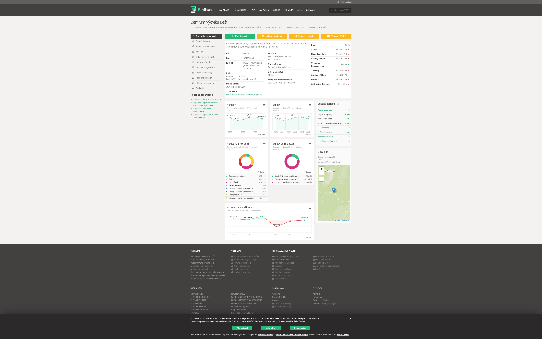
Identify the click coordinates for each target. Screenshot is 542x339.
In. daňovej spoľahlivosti (327, 141)
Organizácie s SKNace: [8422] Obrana (202, 110)
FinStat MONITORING (200, 310)
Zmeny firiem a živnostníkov (327, 266)
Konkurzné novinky (283, 303)
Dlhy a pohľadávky (204, 72)
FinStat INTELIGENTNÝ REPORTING (246, 300)
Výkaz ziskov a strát (205, 57)
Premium (288, 9)
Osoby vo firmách (200, 269)
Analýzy (275, 300)
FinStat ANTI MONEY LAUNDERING (246, 297)
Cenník (276, 9)
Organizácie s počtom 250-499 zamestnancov (205, 116)
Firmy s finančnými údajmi (202, 259)
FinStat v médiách (321, 300)
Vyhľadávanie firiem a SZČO (203, 256)
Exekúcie (200, 88)
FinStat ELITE (196, 303)
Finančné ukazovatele (206, 46)
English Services (238, 310)
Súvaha (199, 52)
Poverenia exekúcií (325, 137)
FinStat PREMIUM (198, 306)
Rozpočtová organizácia (251, 27)
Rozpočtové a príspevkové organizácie (221, 27)
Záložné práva (281, 279)
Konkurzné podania (280, 259)
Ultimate (310, 9)
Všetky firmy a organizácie (202, 263)
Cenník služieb (197, 294)
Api (253, 9)
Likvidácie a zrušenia (324, 256)
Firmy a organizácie (242, 263)
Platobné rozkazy (204, 78)
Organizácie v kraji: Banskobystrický (207, 99)
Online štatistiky (279, 297)
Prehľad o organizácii (206, 36)
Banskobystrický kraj (273, 27)
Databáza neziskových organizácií (206, 279)
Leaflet (338, 220)
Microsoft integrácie (240, 306)
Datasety (264, 9)
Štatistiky (240, 9)
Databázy (224, 9)
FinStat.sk (197, 27)
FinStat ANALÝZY (239, 294)
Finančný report (203, 41)
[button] (334, 190)
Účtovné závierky (203, 62)
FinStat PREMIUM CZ (200, 297)
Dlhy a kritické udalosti (284, 263)
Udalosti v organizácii (205, 67)
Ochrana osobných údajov (324, 303)
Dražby (318, 269)
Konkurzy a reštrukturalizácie (285, 256)
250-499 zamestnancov (295, 27)
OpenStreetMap (345, 220)
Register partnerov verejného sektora (207, 272)
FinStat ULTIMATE (198, 300)
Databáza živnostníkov (203, 266)
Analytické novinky (283, 306)
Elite (299, 9)
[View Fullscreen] (321, 179)
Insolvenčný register (243, 272)
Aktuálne (276, 294)
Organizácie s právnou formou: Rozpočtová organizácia (205, 104)
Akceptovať (242, 328)
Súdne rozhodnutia (205, 83)
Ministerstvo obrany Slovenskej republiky (244, 94)
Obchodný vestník (323, 259)
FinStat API (195, 313)
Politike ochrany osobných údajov (292, 335)
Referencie (318, 297)
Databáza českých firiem (242, 313)
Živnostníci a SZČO (242, 266)
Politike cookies (265, 335)
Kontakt (316, 294)
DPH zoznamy (323, 128)
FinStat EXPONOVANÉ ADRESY (245, 303)
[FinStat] (201, 12)
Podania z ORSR (322, 263)
